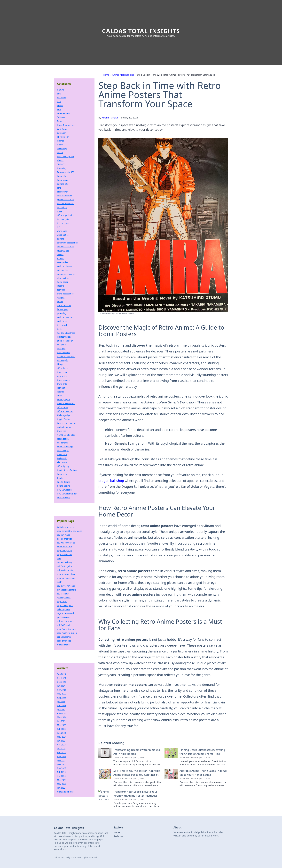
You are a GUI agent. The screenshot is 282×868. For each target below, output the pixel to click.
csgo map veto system (67, 633)
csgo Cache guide (65, 605)
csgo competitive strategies (69, 531)
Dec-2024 (61, 678)
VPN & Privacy (63, 497)
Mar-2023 (61, 725)
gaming (60, 238)
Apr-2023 (61, 744)
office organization (65, 215)
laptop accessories (65, 246)
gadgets (60, 297)
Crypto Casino (63, 419)
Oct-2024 (61, 748)
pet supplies (62, 270)
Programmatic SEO (65, 172)
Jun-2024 (61, 709)
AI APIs (60, 258)
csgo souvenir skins (66, 574)
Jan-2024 (61, 685)
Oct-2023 (61, 721)
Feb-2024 (61, 752)
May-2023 (61, 693)
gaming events (63, 597)
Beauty (60, 121)
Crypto (60, 478)
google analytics (64, 538)
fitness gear (62, 309)
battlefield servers (65, 527)
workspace (62, 231)
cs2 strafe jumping (65, 570)
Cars (59, 101)
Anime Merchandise (123, 74)
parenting (61, 313)
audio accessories (65, 317)
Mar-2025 (61, 780)
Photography (63, 136)
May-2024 (61, 736)
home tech (62, 474)
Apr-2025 (61, 776)
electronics (62, 462)
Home (106, 74)
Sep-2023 (61, 733)
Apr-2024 (61, 713)
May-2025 (61, 784)
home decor (62, 282)
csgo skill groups (64, 550)
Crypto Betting (63, 485)
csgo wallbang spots (66, 578)
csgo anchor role (64, 554)
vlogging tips (63, 235)
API (58, 227)
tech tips (61, 289)
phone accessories (65, 199)
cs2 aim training (64, 562)
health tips (62, 344)
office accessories (65, 411)
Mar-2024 (61, 717)
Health (60, 144)
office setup (62, 407)
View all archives (65, 791)
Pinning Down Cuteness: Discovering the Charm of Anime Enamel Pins (202, 752)
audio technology (65, 340)
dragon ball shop (111, 480)
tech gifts (61, 348)
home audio (62, 180)
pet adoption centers (66, 589)
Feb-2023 (61, 729)
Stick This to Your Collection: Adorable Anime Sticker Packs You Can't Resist (136, 772)
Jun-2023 (61, 701)
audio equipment (64, 266)
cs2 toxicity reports (65, 621)
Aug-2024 (61, 756)
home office (62, 176)
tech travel (62, 325)
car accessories (64, 305)
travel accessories (65, 293)
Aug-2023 (61, 697)
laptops (60, 391)
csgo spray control (65, 613)
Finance (60, 140)
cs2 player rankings (66, 585)
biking (60, 364)
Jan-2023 (61, 740)
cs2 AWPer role (64, 625)
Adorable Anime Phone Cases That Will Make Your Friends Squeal (203, 772)
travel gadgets (63, 380)
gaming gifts (62, 184)
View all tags (63, 644)
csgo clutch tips (64, 640)
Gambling (61, 168)
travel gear (62, 372)
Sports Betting (63, 482)
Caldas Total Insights (141, 31)
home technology (65, 446)
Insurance (61, 97)
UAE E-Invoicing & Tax (67, 493)
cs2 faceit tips (63, 593)
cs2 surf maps (63, 535)
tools (59, 329)
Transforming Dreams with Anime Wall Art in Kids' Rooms (137, 752)
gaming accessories (66, 274)
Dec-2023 (61, 682)
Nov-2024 (61, 689)
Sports (60, 105)
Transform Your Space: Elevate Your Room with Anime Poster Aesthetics (135, 793)
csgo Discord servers (66, 629)
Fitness (60, 160)
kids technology (64, 336)
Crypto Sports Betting (67, 470)
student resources (65, 203)
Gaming (60, 89)
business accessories (66, 423)
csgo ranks (62, 601)
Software (61, 117)
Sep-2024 (61, 674)
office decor (62, 368)
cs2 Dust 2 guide (64, 566)
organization (63, 438)
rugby (59, 582)
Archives (118, 836)
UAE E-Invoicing (64, 489)
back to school (63, 352)
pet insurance (63, 617)
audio (59, 395)
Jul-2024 (60, 764)
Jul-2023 (60, 760)
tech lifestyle (63, 450)
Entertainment (63, 113)
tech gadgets (63, 219)
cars (59, 558)
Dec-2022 (61, 705)
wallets (60, 254)
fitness (60, 301)
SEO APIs (61, 164)
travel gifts (62, 384)
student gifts (62, 360)
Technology (62, 148)
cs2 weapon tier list (66, 542)
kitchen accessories (66, 403)
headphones (62, 442)
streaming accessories (67, 242)
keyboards (62, 458)
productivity (62, 191)
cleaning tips (63, 278)
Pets (59, 109)
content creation (64, 427)
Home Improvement (66, 125)
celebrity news (63, 609)
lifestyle (60, 285)
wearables (62, 376)
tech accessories (64, 195)
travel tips (61, 431)
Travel (60, 152)
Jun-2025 (61, 787)
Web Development (65, 156)
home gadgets (63, 399)
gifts (59, 187)
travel (59, 211)
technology (62, 207)
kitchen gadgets (64, 415)
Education (61, 133)
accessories (62, 262)
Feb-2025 (61, 772)
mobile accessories (66, 356)
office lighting (63, 466)
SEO (59, 93)
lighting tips (62, 387)
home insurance (64, 546)
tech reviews (63, 223)
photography (63, 250)
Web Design (62, 129)
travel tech (62, 454)
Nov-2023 (61, 768)
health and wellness (66, 333)
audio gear (62, 321)
